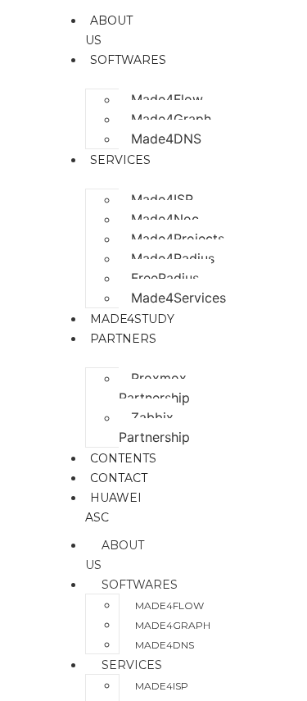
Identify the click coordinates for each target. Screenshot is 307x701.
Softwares (140, 584)
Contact (118, 478)
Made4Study (132, 319)
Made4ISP (162, 199)
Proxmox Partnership (154, 388)
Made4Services (178, 297)
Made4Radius (172, 258)
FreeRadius (165, 278)
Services (132, 665)
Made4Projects (177, 238)
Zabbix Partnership (154, 427)
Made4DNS (166, 138)
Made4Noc (165, 219)
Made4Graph (171, 119)
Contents (123, 458)
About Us (114, 555)
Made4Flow (167, 99)
